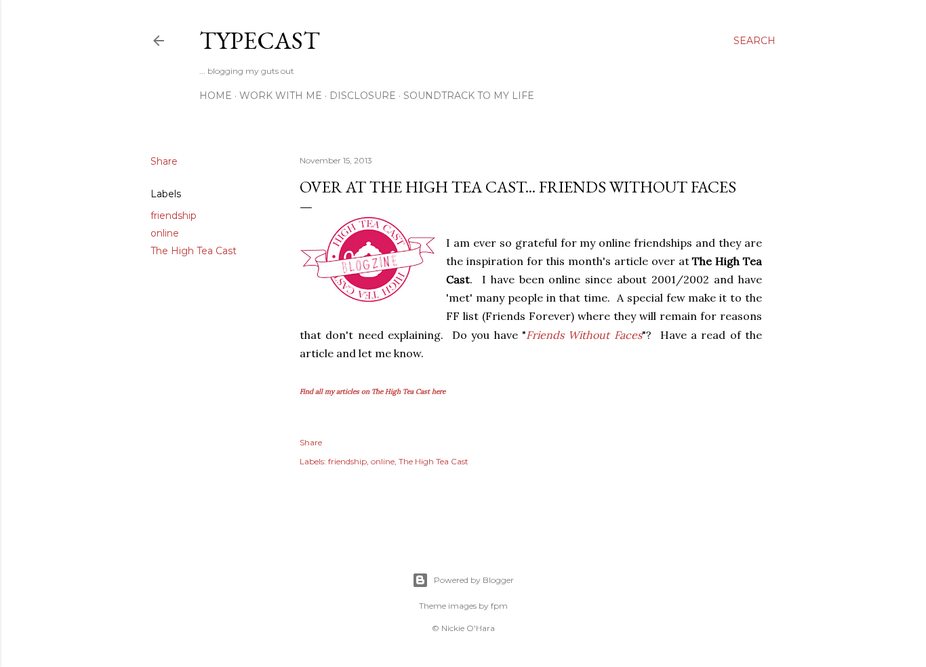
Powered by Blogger (474, 580)
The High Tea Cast (193, 251)
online (164, 233)
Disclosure (362, 95)
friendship (173, 215)
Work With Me (280, 95)
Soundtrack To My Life (468, 95)
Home (215, 95)
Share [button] (164, 161)
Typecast (259, 40)
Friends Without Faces (584, 335)
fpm (499, 606)
